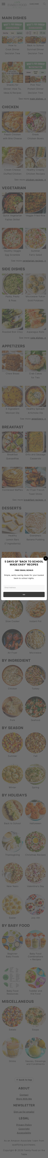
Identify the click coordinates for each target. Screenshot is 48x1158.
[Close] (45, 558)
